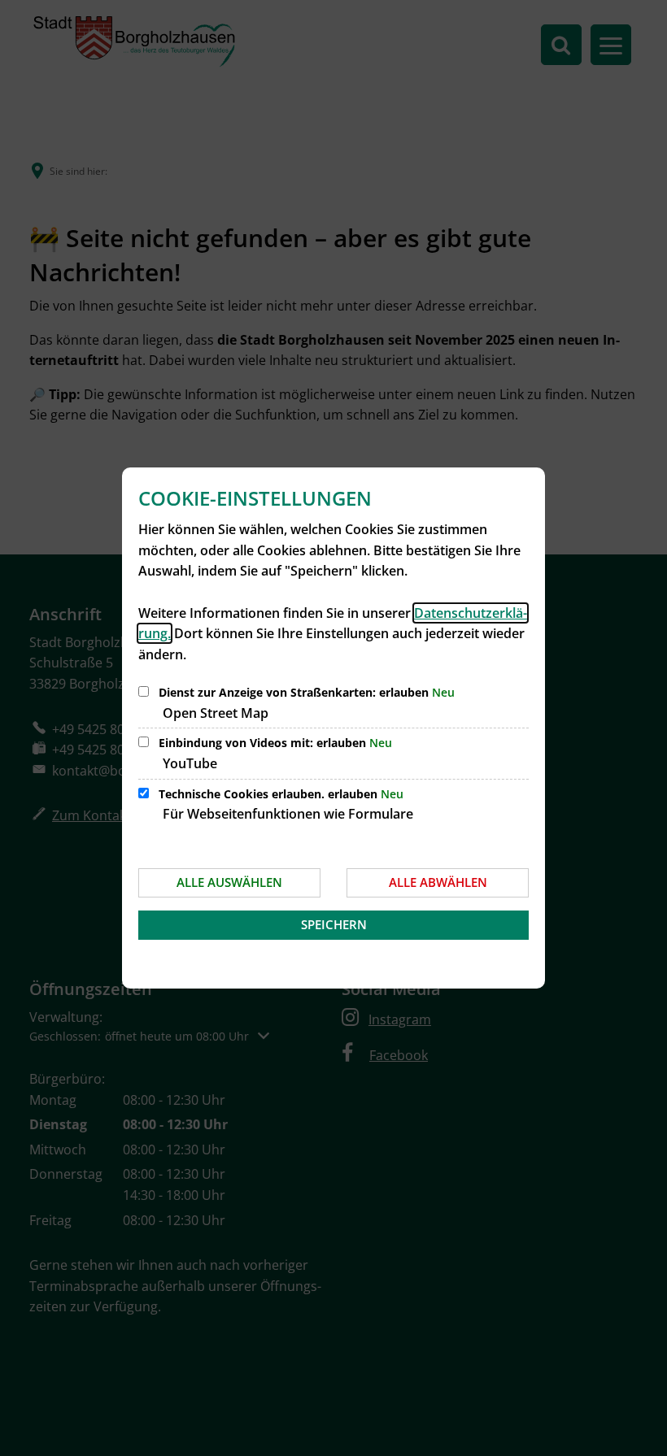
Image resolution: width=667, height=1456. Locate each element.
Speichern (334, 924)
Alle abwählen (438, 882)
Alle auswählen (229, 882)
